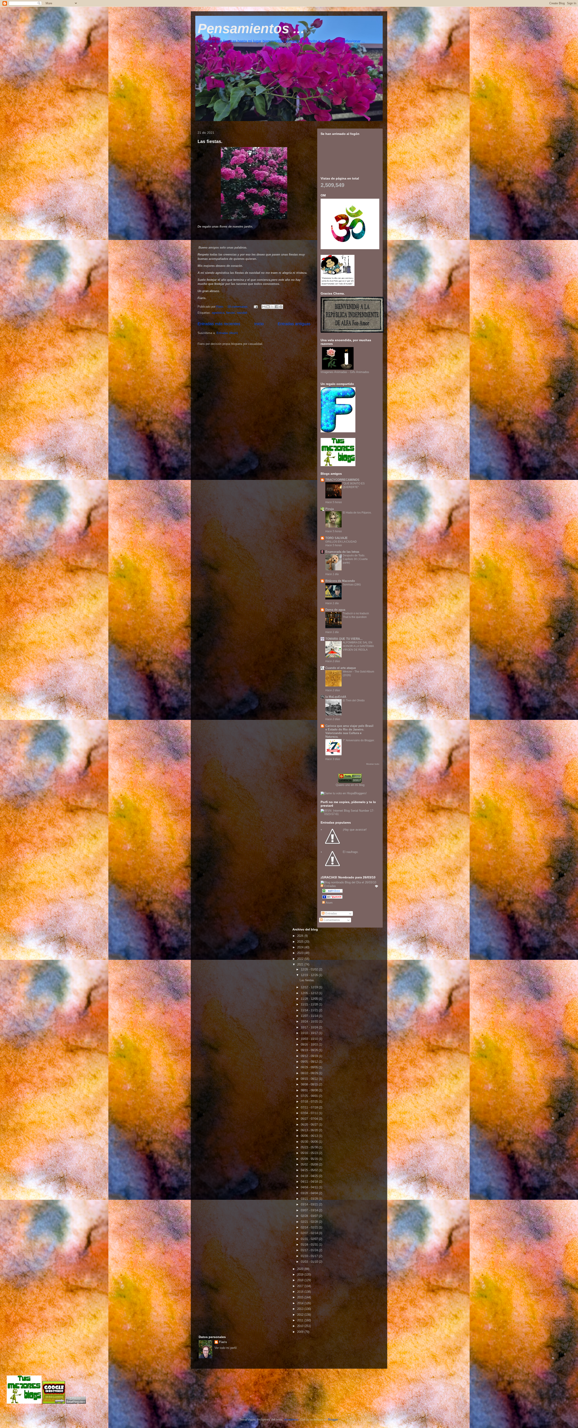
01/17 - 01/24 (310, 1250)
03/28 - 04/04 (310, 1193)
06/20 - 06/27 (310, 1124)
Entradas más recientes (219, 324)
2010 (300, 1326)
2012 (300, 1314)
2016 (300, 1291)
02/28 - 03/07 (310, 1216)
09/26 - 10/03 (310, 1044)
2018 (300, 1280)
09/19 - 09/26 (310, 1050)
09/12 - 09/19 (310, 1056)
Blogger (333, 1419)
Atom (329, 902)
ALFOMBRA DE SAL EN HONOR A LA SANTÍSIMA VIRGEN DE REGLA (358, 646)
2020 (300, 1269)
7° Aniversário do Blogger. (359, 740)
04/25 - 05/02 (310, 1170)
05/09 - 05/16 (310, 1159)
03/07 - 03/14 (310, 1210)
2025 (300, 941)
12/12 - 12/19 (310, 987)
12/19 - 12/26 (310, 975)
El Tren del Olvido (354, 700)
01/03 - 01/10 (310, 1261)
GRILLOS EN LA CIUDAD (341, 541)
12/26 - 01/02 (310, 969)
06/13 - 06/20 (310, 1130)
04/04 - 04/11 (310, 1187)
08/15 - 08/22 (310, 1078)
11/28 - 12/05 (310, 998)
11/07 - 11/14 (310, 1016)
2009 (300, 1332)
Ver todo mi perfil (225, 1348)
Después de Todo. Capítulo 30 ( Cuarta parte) (355, 559)
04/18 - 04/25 (310, 1176)
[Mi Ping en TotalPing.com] (76, 1402)
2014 (300, 1303)
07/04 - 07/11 (310, 1113)
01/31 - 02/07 (310, 1239)
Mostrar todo (372, 764)
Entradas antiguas (294, 324)
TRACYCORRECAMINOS (342, 479)
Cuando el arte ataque (340, 668)
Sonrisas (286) (352, 584)
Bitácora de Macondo (340, 581)
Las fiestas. (210, 141)
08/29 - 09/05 (310, 1067)
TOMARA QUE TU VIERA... (344, 638)
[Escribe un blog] (268, 306)
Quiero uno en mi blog (350, 785)
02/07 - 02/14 (310, 1233)
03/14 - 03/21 (310, 1204)
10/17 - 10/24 (310, 1027)
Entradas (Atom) (227, 333)
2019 (300, 1274)
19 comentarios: (238, 306)
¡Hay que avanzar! (355, 829)
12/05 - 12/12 (310, 993)
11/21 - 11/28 (310, 1004)
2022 (300, 958)
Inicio (259, 324)
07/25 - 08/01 (310, 1096)
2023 (300, 953)
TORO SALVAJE (336, 538)
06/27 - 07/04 (310, 1118)
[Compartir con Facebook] (276, 306)
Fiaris (223, 1342)
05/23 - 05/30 (310, 1147)
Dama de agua (335, 609)
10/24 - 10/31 (310, 1021)
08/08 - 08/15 (310, 1084)
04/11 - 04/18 (310, 1181)
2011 (300, 1320)
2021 (300, 964)
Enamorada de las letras (342, 551)
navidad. (242, 312)
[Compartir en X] (272, 306)
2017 (300, 1286)
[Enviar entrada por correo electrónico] (255, 306)
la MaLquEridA (335, 696)
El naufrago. (351, 852)
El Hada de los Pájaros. (357, 512)
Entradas (330, 913)
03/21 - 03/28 (310, 1198)
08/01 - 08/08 (310, 1090)
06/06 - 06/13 (310, 1136)
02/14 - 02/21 (310, 1227)
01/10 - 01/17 (310, 1256)
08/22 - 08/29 (310, 1073)
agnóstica (218, 312)
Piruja (329, 509)
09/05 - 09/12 (310, 1061)
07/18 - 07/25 (310, 1101)
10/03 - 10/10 (310, 1039)
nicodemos (291, 1419)
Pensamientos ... (251, 28)
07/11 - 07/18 (310, 1107)
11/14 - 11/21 (310, 1010)
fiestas (230, 312)
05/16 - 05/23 (310, 1153)
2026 (300, 935)
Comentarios (331, 920)
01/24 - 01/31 (310, 1244)
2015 (300, 1297)
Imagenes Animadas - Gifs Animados (345, 372)
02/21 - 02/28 (310, 1221)
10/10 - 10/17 (310, 1033)
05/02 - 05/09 (310, 1164)
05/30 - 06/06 (310, 1141)
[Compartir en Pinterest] (281, 306)
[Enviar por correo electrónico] (263, 306)
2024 (300, 947)
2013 (300, 1309)
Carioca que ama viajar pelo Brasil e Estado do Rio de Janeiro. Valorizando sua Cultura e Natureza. (349, 731)
